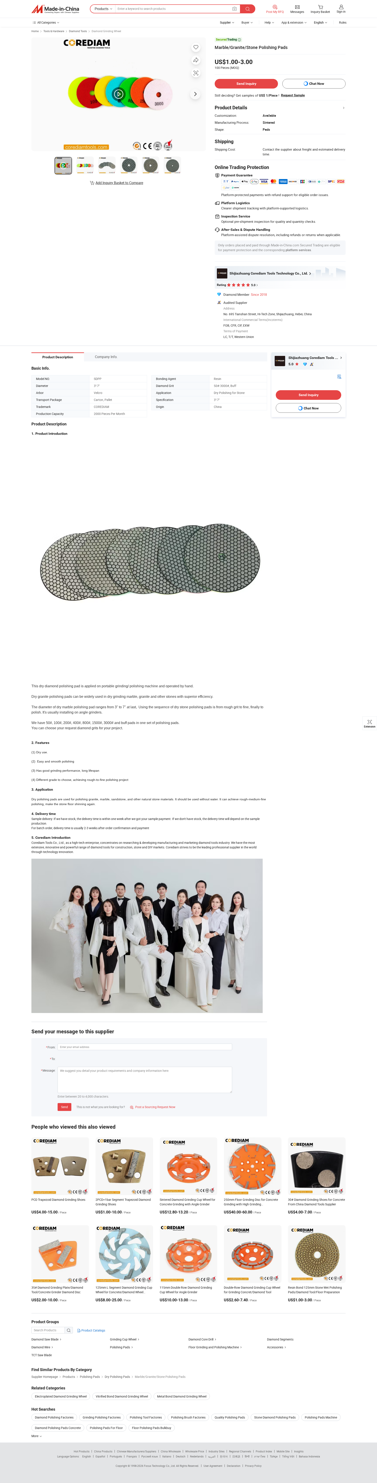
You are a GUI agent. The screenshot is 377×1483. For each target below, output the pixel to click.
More (35, 1436)
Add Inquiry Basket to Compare (119, 182)
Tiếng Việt (288, 1456)
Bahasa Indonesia (309, 1456)
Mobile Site (283, 1451)
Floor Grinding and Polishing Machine (213, 1347)
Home (35, 31)
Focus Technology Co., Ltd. (160, 1465)
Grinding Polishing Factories (102, 1417)
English (86, 1456)
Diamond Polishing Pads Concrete (58, 1428)
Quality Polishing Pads (230, 1417)
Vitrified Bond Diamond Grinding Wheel (122, 1396)
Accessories (275, 1347)
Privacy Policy (253, 1465)
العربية (211, 1456)
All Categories (46, 22)
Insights (298, 1451)
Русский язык (149, 1456)
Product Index (264, 1451)
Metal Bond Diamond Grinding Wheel (181, 1396)
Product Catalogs (93, 1330)
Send (64, 1107)
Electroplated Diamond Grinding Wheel (61, 1396)
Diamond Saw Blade (44, 1339)
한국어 (224, 1456)
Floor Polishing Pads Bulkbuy (151, 1428)
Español (100, 1456)
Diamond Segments (280, 1339)
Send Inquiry (246, 84)
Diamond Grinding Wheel (106, 31)
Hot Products (81, 1451)
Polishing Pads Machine (321, 1417)
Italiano (166, 1456)
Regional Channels (240, 1451)
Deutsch (180, 1456)
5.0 (291, 364)
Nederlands (197, 1456)
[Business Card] (339, 376)
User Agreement (213, 1465)
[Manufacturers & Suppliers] (55, 9)
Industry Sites (216, 1451)
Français (132, 1456)
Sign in (341, 11)
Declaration (233, 1465)
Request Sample (293, 95)
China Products (103, 1451)
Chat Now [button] (316, 84)
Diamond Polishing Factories (54, 1417)
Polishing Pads (120, 1347)
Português (116, 1456)
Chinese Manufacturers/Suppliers (136, 1451)
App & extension (292, 22)
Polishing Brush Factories (188, 1417)
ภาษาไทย (259, 1456)
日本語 (236, 1456)
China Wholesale (171, 1451)
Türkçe (274, 1456)
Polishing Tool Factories (146, 1417)
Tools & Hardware (53, 31)
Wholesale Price (194, 1451)
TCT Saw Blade (41, 1355)
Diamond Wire (40, 1347)
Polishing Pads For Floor (106, 1428)
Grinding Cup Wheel (123, 1339)
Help (268, 22)
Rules (342, 22)
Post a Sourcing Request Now (152, 1107)
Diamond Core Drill (200, 1339)
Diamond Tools (78, 31)
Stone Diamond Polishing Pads (275, 1417)
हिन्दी (247, 1456)
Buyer (245, 22)
